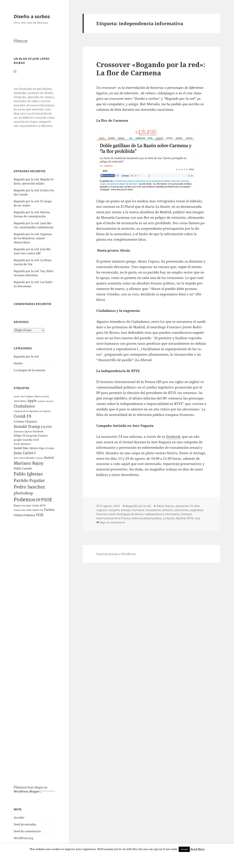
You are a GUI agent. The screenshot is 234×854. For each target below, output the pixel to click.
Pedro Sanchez (29, 487)
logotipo (39, 458)
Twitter (49, 510)
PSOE (46, 499)
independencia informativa (162, 514)
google (18, 439)
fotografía (31, 435)
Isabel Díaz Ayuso (26, 448)
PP (38, 499)
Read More (197, 849)
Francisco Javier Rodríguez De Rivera (119, 514)
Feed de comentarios (27, 831)
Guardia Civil (30, 439)
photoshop (23, 492)
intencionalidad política (147, 518)
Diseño (18, 363)
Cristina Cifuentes (25, 421)
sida (197, 518)
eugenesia (196, 510)
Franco (43, 435)
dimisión (167, 510)
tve (41, 510)
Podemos (24, 499)
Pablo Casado (23, 468)
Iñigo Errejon (46, 448)
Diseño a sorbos (32, 16)
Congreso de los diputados (26, 411)
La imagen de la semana (29, 370)
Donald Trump (27, 426)
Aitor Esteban (26, 396)
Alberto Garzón (41, 396)
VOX (39, 514)
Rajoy (17, 505)
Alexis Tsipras (165, 506)
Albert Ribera (20, 401)
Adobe (17, 396)
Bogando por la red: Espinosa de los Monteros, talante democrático (33, 238)
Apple (31, 400)
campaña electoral (45, 401)
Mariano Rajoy (29, 463)
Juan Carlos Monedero (24, 457)
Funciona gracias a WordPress (116, 554)
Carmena (138, 510)
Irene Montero (22, 443)
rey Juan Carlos (30, 505)
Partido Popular (29, 480)
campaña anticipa (119, 510)
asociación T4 (184, 506)
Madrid (49, 458)
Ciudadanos (24, 406)
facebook (173, 436)
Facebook (38, 431)
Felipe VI (19, 435)
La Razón (169, 518)
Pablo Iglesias (28, 474)
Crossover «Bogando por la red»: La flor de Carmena (150, 68)
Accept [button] (184, 849)
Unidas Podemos (24, 515)
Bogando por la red (26, 356)
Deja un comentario (112, 522)
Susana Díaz (20, 510)
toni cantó (33, 510)
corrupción (45, 411)
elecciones (181, 510)
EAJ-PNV (46, 427)
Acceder (19, 817)
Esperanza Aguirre (23, 431)
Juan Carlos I (25, 452)
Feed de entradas (25, 824)
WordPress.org (23, 838)
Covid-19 (22, 416)
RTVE (43, 505)
